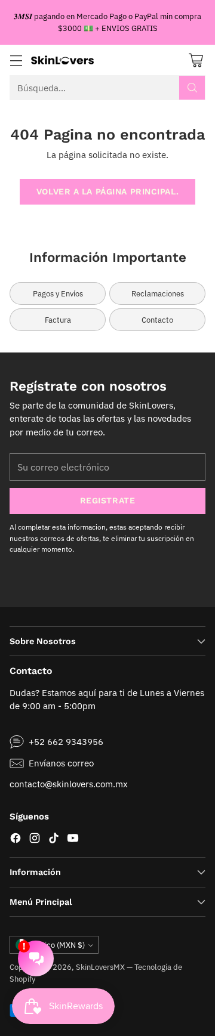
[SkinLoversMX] (62, 60)
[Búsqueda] (192, 87)
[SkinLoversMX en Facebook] (15, 840)
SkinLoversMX (100, 966)
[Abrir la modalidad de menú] (16, 60)
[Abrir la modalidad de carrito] (195, 60)
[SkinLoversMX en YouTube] (73, 840)
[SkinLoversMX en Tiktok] (54, 840)
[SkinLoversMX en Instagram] (34, 840)
